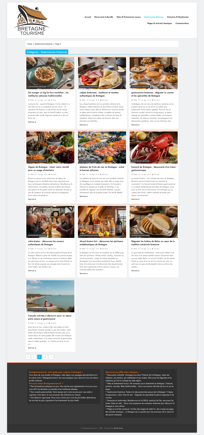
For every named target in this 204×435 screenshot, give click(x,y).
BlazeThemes (118, 428)
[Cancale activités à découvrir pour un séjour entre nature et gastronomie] (50, 296)
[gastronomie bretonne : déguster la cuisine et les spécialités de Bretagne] (154, 73)
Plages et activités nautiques (159, 23)
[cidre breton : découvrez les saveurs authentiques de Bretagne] (50, 222)
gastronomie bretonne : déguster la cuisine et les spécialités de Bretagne (152, 94)
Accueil (88, 17)
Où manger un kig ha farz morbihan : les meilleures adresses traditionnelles (48, 94)
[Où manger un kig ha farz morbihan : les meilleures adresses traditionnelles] (50, 73)
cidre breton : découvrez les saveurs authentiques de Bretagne (46, 243)
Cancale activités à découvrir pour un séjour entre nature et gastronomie (50, 317)
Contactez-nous (182, 23)
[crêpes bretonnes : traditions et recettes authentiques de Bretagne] (102, 73)
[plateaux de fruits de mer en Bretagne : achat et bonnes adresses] (102, 147)
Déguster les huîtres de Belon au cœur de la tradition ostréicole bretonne (153, 243)
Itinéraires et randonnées (178, 17)
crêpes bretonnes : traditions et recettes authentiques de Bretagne (99, 94)
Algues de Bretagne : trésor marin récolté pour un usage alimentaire (48, 168)
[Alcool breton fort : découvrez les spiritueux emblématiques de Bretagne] (102, 222)
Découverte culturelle (103, 17)
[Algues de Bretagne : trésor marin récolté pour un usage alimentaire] (50, 147)
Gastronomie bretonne (154, 17)
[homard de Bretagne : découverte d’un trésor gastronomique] (154, 147)
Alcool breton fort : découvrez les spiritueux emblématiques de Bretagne (101, 243)
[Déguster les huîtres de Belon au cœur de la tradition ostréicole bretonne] (154, 222)
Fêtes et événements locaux (129, 17)
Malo (32, 100)
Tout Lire (31, 122)
